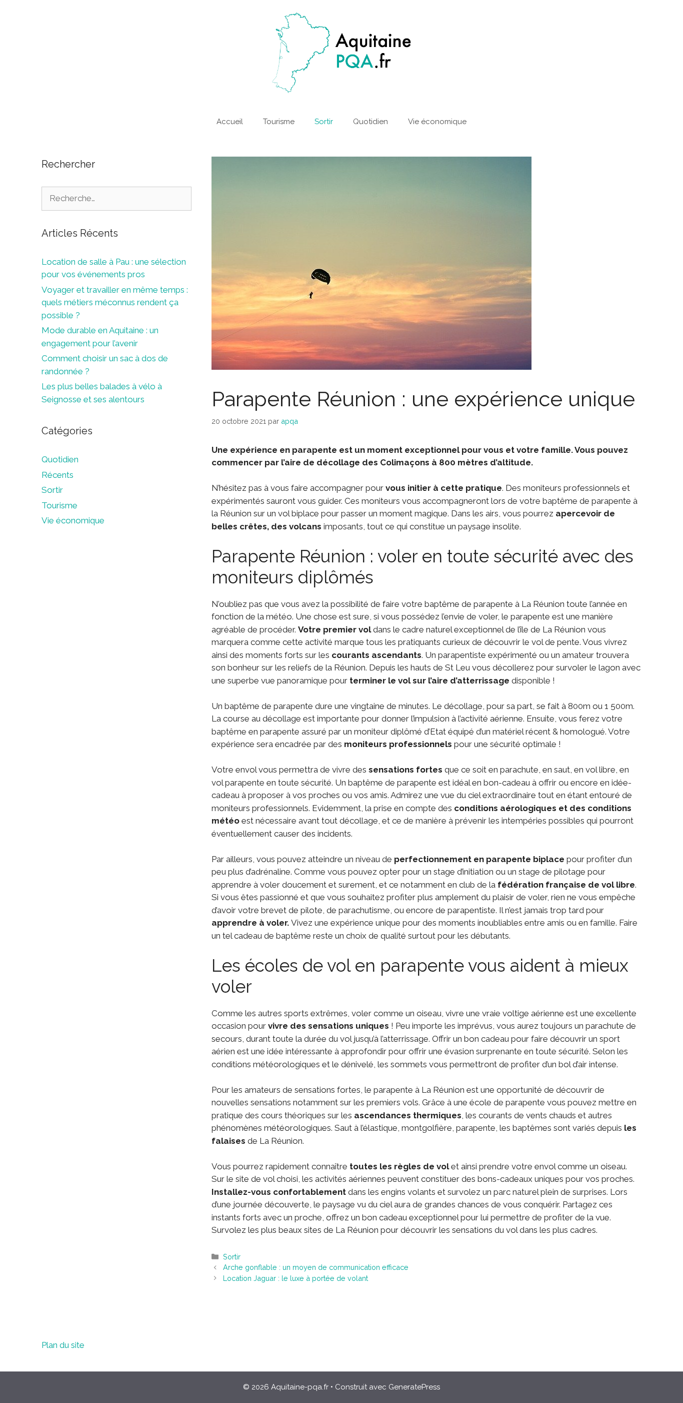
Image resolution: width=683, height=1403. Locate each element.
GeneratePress (414, 1386)
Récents (58, 475)
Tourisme (278, 121)
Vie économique (437, 121)
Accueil (229, 121)
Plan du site (63, 1345)
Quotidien (370, 121)
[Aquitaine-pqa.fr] (341, 53)
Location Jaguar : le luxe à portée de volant (295, 1278)
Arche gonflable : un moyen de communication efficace (315, 1267)
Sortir (323, 121)
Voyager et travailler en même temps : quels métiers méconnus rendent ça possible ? (115, 302)
